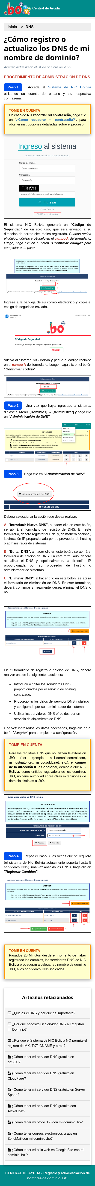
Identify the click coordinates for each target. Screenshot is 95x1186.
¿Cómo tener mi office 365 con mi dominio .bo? (47, 1122)
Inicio (12, 27)
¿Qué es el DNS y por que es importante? (43, 1013)
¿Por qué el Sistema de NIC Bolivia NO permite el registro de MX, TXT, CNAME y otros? (47, 1043)
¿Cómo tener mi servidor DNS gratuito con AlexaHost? (42, 1108)
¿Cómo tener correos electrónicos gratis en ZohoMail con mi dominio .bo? (42, 1136)
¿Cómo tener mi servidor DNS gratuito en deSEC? (41, 1059)
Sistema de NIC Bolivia (69, 87)
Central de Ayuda (45, 8)
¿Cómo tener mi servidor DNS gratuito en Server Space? (46, 1092)
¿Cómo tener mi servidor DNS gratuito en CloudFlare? (41, 1075)
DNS (30, 27)
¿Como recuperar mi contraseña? (45, 120)
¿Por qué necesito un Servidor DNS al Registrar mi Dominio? (46, 1026)
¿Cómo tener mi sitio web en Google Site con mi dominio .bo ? (46, 1152)
